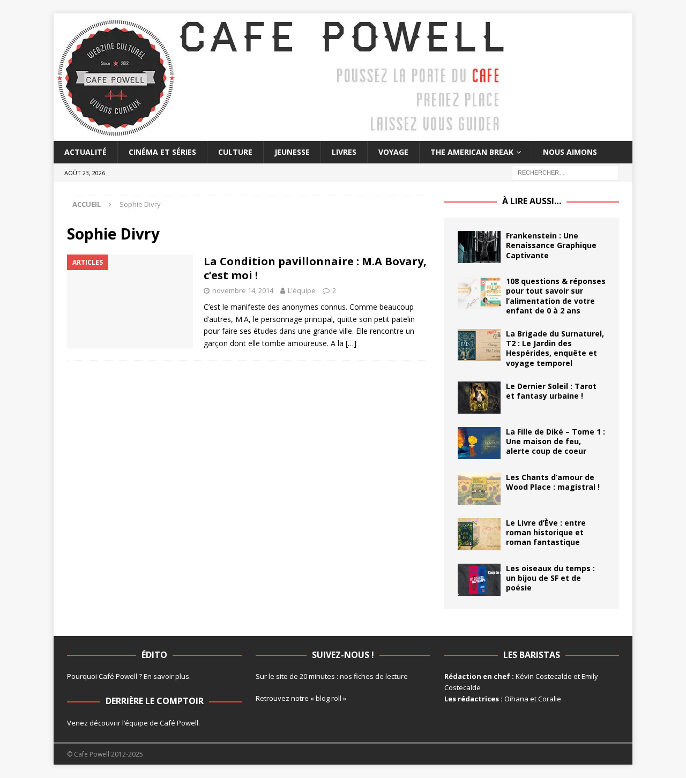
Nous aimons (570, 152)
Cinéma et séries (162, 152)
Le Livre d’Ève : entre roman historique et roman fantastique (546, 532)
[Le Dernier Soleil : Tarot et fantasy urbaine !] (479, 397)
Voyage (393, 152)
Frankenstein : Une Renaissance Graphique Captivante (551, 245)
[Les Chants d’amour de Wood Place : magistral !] (479, 489)
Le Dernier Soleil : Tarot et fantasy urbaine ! (551, 391)
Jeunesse (292, 152)
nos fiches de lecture (374, 676)
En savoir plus (166, 676)
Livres (344, 152)
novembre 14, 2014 (242, 290)
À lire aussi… (531, 201)
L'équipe (302, 290)
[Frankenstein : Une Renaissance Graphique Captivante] (479, 247)
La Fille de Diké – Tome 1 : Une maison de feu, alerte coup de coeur (555, 441)
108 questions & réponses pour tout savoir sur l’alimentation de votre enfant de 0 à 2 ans (556, 296)
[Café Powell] (281, 135)
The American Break (471, 152)
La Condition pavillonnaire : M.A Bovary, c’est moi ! (315, 268)
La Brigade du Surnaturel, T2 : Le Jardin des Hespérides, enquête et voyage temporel (555, 348)
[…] (351, 343)
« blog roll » (328, 698)
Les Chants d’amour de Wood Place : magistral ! (553, 482)
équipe (136, 723)
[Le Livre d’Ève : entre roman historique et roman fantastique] (479, 534)
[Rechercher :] (565, 172)
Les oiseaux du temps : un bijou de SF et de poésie (550, 578)
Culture (235, 152)
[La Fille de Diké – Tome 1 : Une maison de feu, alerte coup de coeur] (479, 443)
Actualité (85, 152)
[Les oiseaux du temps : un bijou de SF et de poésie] (479, 580)
